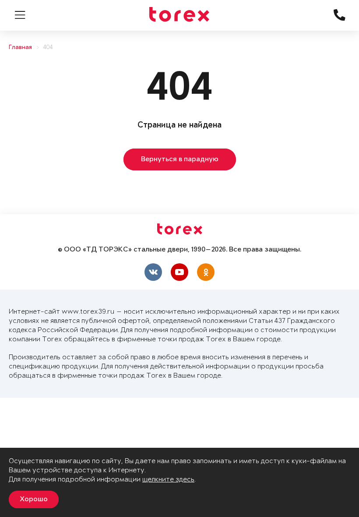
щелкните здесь (168, 479)
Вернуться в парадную (179, 159)
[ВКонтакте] (153, 272)
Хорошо (34, 499)
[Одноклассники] (206, 272)
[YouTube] (179, 272)
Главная (20, 47)
